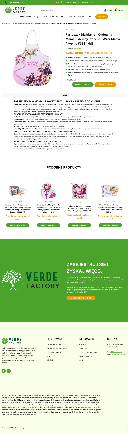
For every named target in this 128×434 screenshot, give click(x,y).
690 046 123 (15, 2)
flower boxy (67, 144)
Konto (109, 10)
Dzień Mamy (16, 23)
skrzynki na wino (80, 144)
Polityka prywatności (88, 352)
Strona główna (6, 23)
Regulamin (83, 348)
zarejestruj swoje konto (80, 298)
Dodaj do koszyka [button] (17, 225)
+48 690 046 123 (116, 352)
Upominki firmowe (76, 16)
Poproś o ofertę (105, 84)
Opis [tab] (65, 94)
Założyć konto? (71, 80)
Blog (90, 16)
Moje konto (83, 344)
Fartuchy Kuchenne (27, 23)
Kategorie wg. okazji (29, 16)
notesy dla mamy (56, 144)
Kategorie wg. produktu (53, 16)
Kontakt (101, 17)
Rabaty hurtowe (85, 356)
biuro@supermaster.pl (119, 354)
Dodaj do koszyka (82, 84)
